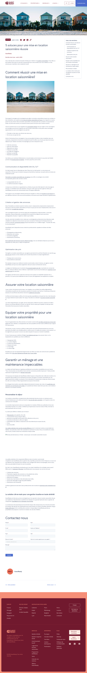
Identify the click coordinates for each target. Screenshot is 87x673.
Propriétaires (35, 3)
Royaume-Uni (10, 615)
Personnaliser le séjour (71, 68)
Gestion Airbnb (36, 634)
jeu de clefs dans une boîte (35, 400)
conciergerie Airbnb (32, 126)
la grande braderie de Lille (33, 268)
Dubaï (33, 610)
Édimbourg (47, 610)
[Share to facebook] (21, 40)
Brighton (46, 613)
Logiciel (54, 3)
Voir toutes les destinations (74, 610)
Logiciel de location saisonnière (35, 647)
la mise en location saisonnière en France (32, 120)
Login (72, 3)
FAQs (58, 634)
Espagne (9, 613)
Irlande (9, 618)
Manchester (47, 615)
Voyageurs (23, 3)
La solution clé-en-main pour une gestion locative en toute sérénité (73, 72)
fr (66, 3)
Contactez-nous (81, 3)
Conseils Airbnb (48, 636)
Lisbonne (34, 607)
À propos (46, 634)
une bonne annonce (20, 222)
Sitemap (59, 636)
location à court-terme (47, 193)
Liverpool (59, 615)
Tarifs (33, 656)
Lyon (33, 615)
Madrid (34, 613)
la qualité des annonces (17, 209)
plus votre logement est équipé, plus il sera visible (24, 353)
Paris (45, 607)
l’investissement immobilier (17, 159)
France (9, 607)
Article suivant (50, 584)
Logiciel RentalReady (74, 638)
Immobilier (45, 3)
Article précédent (11, 584)
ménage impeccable (26, 372)
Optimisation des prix (72, 54)
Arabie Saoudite (23, 612)
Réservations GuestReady (74, 632)
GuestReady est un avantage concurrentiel (22, 501)
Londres (59, 610)
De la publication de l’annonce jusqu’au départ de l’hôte (19, 240)
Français (75, 605)
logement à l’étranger (18, 469)
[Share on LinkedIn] (27, 40)
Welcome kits (10, 415)
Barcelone (59, 613)
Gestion (8, 39)
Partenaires (47, 646)
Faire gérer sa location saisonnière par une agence (17, 177)
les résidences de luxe (32, 335)
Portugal (9, 610)
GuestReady (8, 53)
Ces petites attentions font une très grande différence (18, 428)
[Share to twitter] (24, 40)
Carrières (46, 639)
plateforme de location (34, 292)
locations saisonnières (42, 60)
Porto (58, 607)
